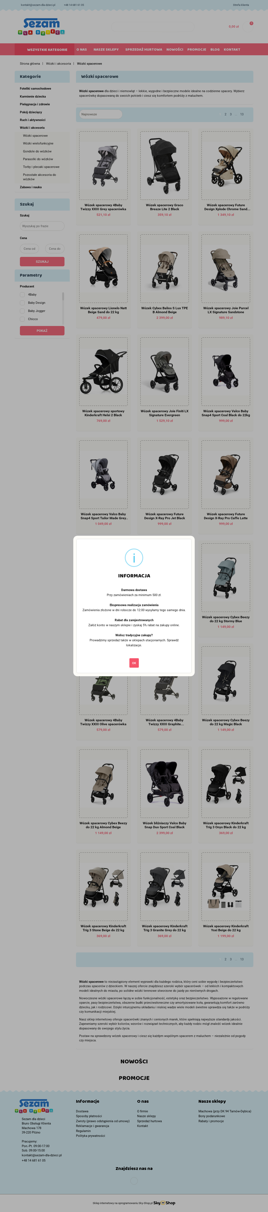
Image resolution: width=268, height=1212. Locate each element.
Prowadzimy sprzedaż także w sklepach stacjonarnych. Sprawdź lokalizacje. (134, 642)
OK (134, 663)
